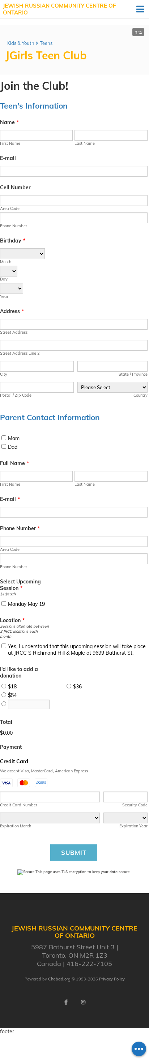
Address (12, 311)
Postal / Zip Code (15, 395)
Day (4, 279)
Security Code (134, 804)
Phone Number (13, 225)
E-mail (8, 158)
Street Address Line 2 (20, 353)
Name (9, 122)
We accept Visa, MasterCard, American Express (44, 770)
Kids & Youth (20, 43)
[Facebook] (66, 1002)
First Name (10, 143)
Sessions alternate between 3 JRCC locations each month (24, 631)
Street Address (13, 332)
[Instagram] (83, 1002)
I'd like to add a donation (19, 672)
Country (140, 395)
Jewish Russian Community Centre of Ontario (59, 9)
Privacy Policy (112, 979)
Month (5, 261)
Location (12, 620)
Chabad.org (59, 979)
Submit (73, 852)
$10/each (8, 593)
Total (6, 722)
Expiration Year (133, 825)
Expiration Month (15, 825)
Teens (46, 43)
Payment (11, 747)
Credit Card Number (18, 804)
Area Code (10, 208)
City (3, 374)
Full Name (14, 463)
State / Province (133, 374)
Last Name (84, 143)
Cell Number (15, 187)
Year (4, 296)
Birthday (12, 240)
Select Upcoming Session (20, 584)
